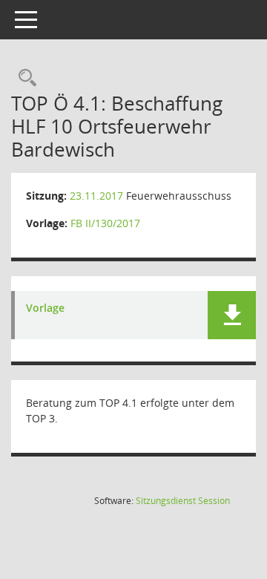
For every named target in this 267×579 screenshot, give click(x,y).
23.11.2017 (96, 196)
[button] (232, 315)
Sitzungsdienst (183, 500)
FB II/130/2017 (105, 223)
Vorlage (45, 308)
